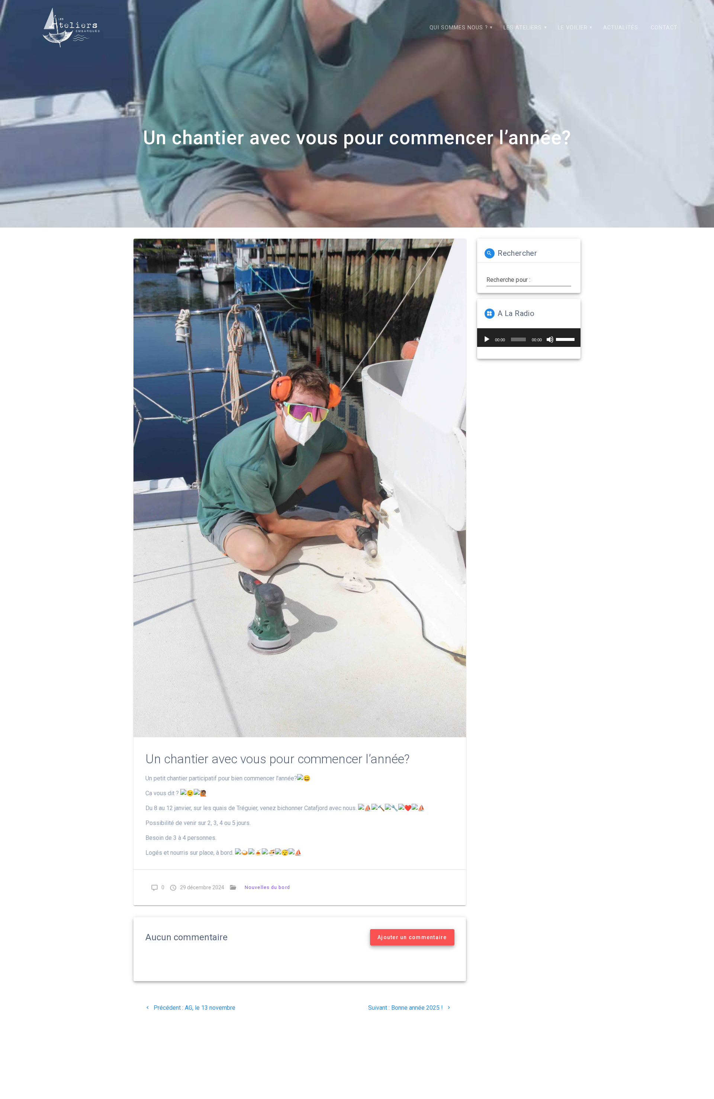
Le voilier (573, 28)
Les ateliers (523, 28)
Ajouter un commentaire (412, 937)
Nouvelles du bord (267, 887)
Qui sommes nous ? (459, 28)
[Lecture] (487, 339)
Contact (664, 28)
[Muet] (550, 339)
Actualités (620, 28)
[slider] (566, 338)
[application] (528, 337)
